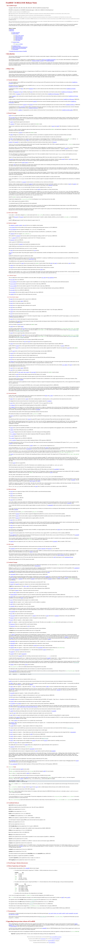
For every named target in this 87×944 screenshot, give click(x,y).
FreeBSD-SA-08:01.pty (70, 104)
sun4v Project (31, 259)
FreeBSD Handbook (50, 60)
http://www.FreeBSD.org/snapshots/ (49, 59)
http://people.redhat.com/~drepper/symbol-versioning (27, 706)
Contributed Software (16, 45)
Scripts (19, 43)
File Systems (18, 40)
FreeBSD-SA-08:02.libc (33, 107)
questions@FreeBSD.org (56, 938)
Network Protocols (19, 37)
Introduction (11, 29)
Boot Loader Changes (20, 35)
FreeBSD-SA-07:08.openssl (68, 99)
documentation (43, 938)
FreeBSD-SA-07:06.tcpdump (53, 93)
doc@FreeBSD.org (52, 942)
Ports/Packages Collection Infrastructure (19, 47)
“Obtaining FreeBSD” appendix (38, 60)
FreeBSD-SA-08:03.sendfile (67, 110)
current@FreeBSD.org (51, 940)
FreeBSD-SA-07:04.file (70, 88)
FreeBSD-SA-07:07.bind (73, 96)
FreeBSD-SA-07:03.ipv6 (13, 86)
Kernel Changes (15, 33)
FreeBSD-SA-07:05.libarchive (67, 91)
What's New (11, 30)
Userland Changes (15, 42)
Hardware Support (19, 36)
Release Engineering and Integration (19, 48)
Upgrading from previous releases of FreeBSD (18, 51)
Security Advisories (16, 32)
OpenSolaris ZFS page (69, 557)
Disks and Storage (19, 39)
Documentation (15, 49)
